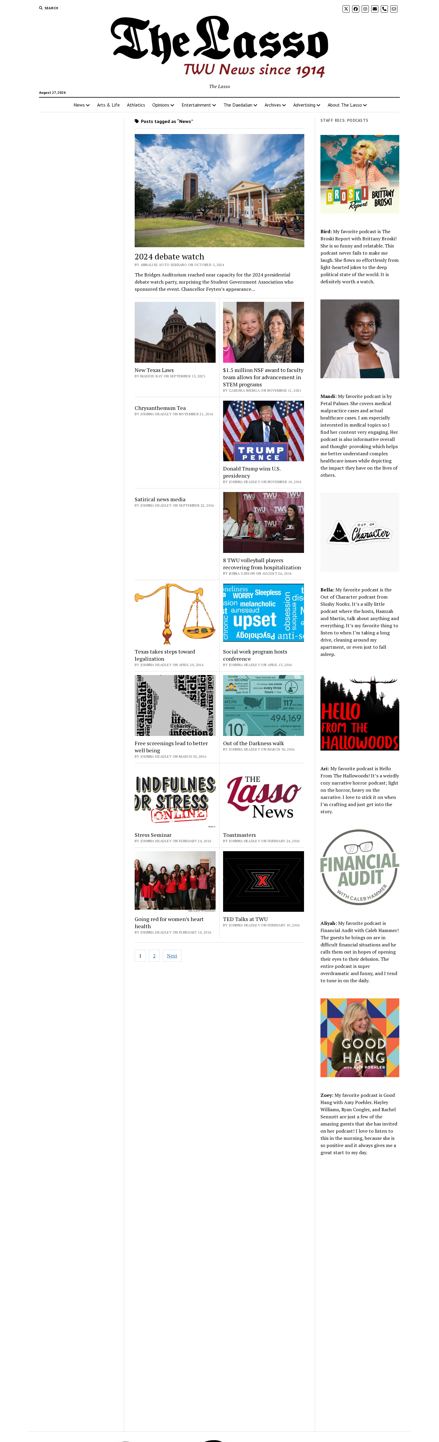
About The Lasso (345, 105)
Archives (273, 105)
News (79, 105)
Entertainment (196, 105)
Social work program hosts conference (255, 655)
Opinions (160, 105)
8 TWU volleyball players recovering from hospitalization (262, 563)
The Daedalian (237, 105)
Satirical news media (160, 499)
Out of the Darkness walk (253, 743)
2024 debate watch (169, 256)
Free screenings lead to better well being (171, 747)
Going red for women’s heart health (169, 922)
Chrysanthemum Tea (160, 407)
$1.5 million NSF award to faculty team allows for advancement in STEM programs (263, 377)
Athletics (136, 105)
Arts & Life (108, 105)
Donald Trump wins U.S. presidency (251, 472)
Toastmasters (239, 834)
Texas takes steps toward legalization (165, 655)
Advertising (304, 105)
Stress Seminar (153, 834)
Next (172, 955)
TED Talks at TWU (245, 919)
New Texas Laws (154, 369)
